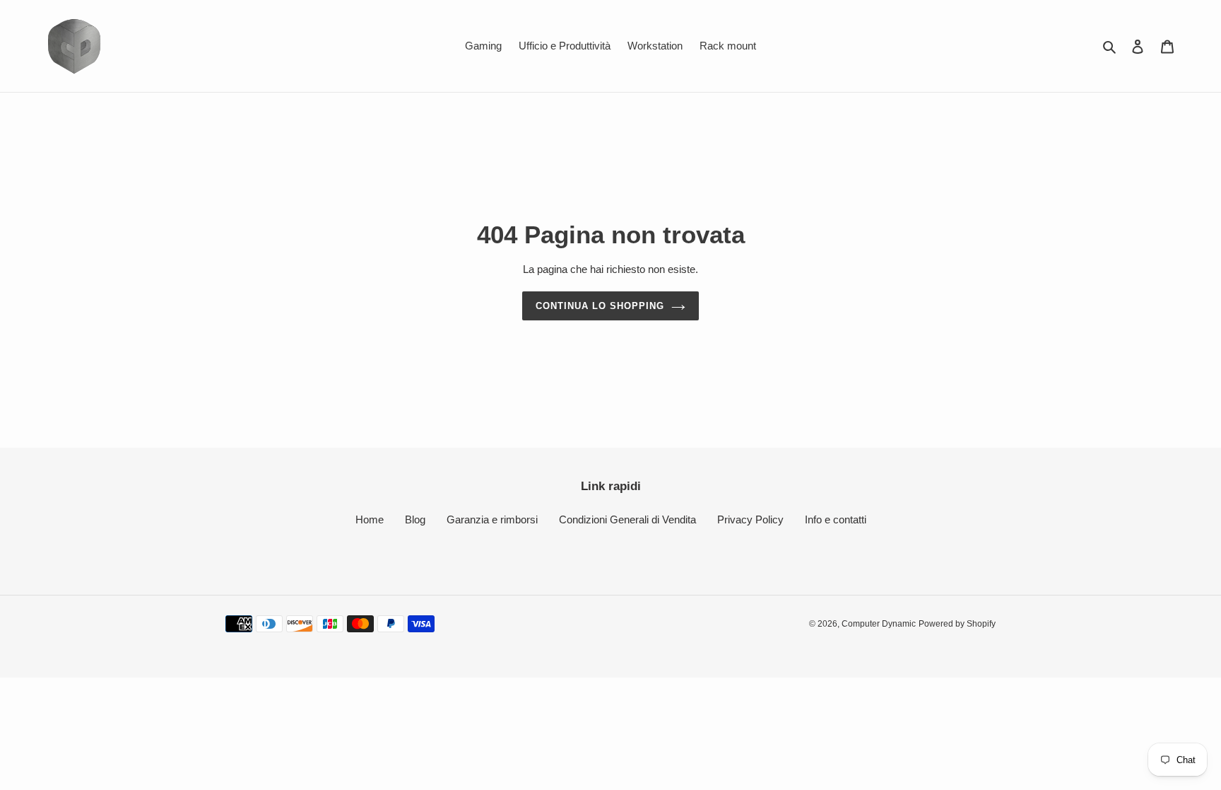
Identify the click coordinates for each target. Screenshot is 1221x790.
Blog (415, 519)
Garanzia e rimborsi (492, 519)
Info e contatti (835, 519)
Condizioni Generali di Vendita (627, 519)
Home (369, 519)
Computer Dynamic (879, 624)
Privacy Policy (750, 519)
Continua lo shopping (600, 306)
